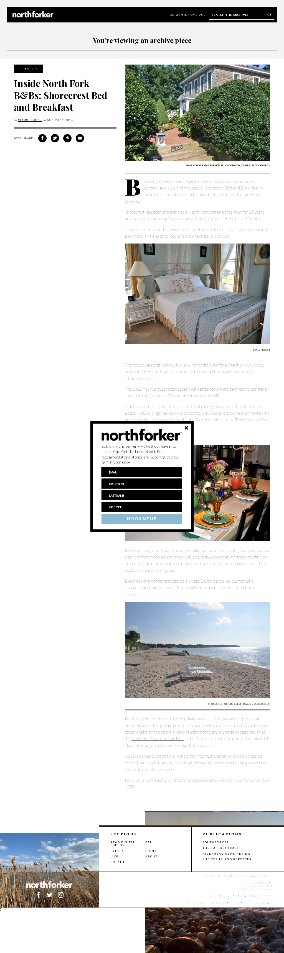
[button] (142, 454)
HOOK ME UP (141, 518)
